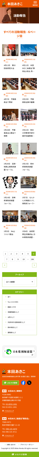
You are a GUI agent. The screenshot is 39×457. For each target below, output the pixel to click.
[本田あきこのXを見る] (29, 383)
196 (32, 259)
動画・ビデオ (12, 307)
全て (9, 297)
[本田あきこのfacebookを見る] (23, 383)
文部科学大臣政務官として (16, 322)
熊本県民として (13, 327)
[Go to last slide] (5, 351)
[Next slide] (34, 351)
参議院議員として (13, 312)
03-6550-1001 (11, 404)
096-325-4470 (11, 429)
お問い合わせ (11, 444)
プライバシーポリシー (27, 444)
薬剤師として (12, 332)
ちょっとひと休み (13, 302)
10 (24, 259)
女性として (11, 317)
